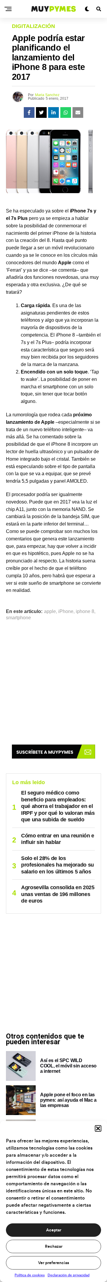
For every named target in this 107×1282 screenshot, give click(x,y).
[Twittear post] (41, 112)
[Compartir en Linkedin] (53, 112)
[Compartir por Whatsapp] (65, 112)
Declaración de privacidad (68, 1275)
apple (50, 611)
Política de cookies (30, 1275)
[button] (98, 1128)
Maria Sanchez (47, 95)
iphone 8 (85, 611)
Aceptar (53, 1230)
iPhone (65, 611)
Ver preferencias (53, 1263)
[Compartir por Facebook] (29, 112)
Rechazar (53, 1247)
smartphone (18, 617)
